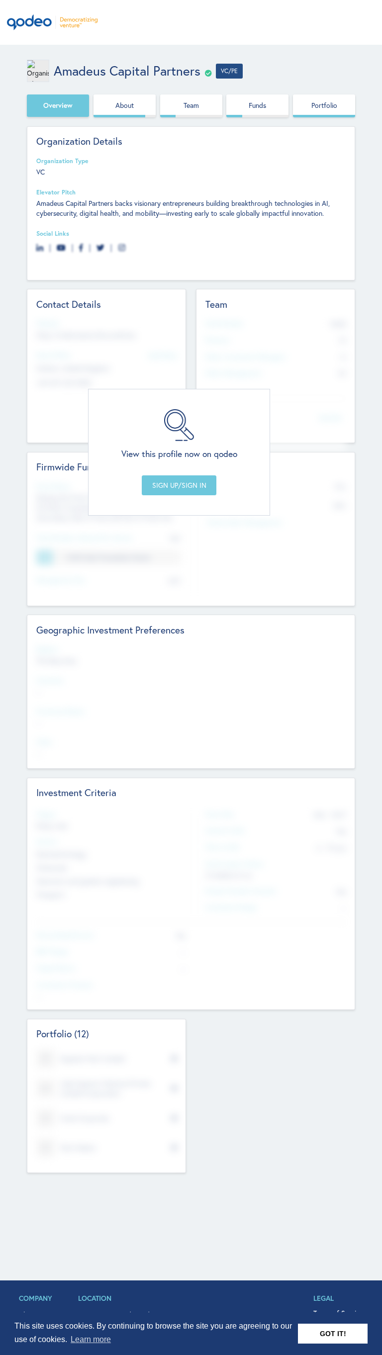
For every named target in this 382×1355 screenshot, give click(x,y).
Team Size (219, 814)
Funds (257, 105)
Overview (58, 105)
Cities (44, 742)
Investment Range (231, 907)
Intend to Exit (224, 830)
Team (191, 105)
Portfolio (324, 105)
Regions (47, 649)
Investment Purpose (64, 985)
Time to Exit (222, 847)
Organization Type (62, 161)
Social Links (52, 233)
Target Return (56, 968)
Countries (50, 680)
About (124, 105)
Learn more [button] (91, 1339)
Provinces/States (60, 711)
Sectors (47, 841)
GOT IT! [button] (333, 1334)
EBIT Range (52, 951)
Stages (46, 814)
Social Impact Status (234, 864)
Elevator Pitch (56, 192)
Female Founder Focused (240, 891)
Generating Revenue (65, 935)
